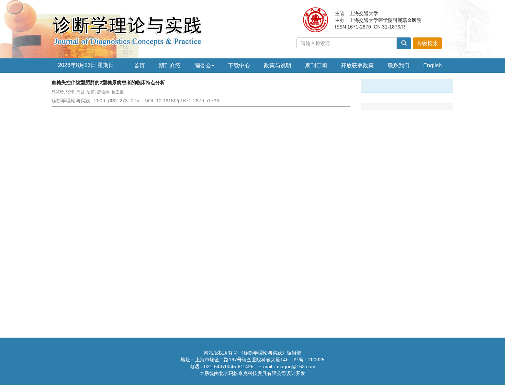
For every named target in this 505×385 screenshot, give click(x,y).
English (432, 65)
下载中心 (239, 65)
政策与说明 (277, 65)
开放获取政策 (357, 65)
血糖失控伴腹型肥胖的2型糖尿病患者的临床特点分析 (108, 82)
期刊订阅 (316, 65)
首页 (139, 65)
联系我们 (398, 65)
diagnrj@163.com (296, 366)
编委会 (202, 65)
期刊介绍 (170, 65)
